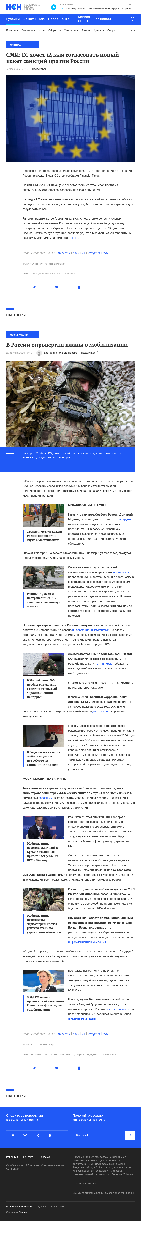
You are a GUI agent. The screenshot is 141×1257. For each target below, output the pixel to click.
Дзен (76, 253)
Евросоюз (69, 273)
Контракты (50, 1054)
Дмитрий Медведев (85, 1054)
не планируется (122, 519)
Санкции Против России (45, 273)
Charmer (24, 1212)
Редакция (12, 1157)
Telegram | (95, 253)
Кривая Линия (84, 19)
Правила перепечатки (19, 1206)
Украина (36, 1054)
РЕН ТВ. (74, 238)
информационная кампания (87, 942)
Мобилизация (107, 1054)
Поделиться (39, 69)
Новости (64, 253)
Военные (64, 1054)
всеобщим (45, 798)
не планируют (105, 663)
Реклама (45, 1157)
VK (83, 253)
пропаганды (121, 572)
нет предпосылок (117, 1009)
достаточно (100, 711)
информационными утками (90, 630)
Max (105, 253)
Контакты (28, 1157)
